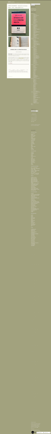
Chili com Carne (33, 217)
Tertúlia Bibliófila (33, 243)
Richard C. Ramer (33, 146)
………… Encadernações (34, 95)
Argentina (18, 71)
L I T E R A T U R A (16, 70)
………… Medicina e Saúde (34, 34)
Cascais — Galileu (33, 169)
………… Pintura (33, 22)
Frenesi (32, 137)
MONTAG (32, 221)
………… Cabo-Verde (33, 67)
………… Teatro (33, 23)
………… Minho (33, 85)
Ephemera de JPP (33, 204)
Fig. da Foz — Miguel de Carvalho (35, 170)
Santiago (32, 148)
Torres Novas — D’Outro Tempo (35, 173)
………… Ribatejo (33, 88)
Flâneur (32, 219)
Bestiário (32, 216)
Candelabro (32, 153)
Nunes (32, 144)
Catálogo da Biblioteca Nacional (35, 183)
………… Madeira (33, 84)
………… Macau (33, 74)
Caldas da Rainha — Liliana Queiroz (35, 168)
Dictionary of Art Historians (34, 203)
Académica (32, 152)
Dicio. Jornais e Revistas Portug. (35, 201)
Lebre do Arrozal (33, 236)
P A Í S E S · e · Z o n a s (34, 64)
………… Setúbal (33, 89)
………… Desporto (33, 28)
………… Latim (33, 33)
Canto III (32, 154)
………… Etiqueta (33, 96)
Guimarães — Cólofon (33, 171)
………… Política (33, 45)
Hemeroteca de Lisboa (34, 185)
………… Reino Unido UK (34, 76)
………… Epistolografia (34, 53)
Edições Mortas (33, 218)
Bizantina (32, 134)
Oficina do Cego (33, 222)
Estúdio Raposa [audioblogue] (34, 233)
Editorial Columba (25, 71)
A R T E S (32, 13)
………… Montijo (33, 86)
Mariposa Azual (33, 220)
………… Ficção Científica (34, 55)
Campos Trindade (33, 135)
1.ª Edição (12, 71)
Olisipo (32, 145)
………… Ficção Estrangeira (34, 56)
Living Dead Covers (33, 237)
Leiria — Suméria (33, 172)
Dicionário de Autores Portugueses (35, 202)
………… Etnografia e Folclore (34, 97)
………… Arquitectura (33, 26)
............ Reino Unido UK (11, 70)
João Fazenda (33, 235)
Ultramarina (32, 149)
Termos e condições (33, 10)
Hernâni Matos (33, 234)
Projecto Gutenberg (33, 187)
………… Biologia (33, 27)
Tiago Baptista (32, 245)
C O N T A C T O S (33, 8)
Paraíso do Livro (33, 162)
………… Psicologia (33, 35)
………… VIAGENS (33, 77)
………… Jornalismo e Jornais (34, 44)
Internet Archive (33, 186)
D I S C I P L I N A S (33, 24)
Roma (31, 147)
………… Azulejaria (33, 14)
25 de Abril (32, 193)
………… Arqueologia (33, 25)
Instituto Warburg (33, 205)
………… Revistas (33, 63)
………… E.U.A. (33, 68)
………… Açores (33, 79)
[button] (13, 42)
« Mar (31, 121)
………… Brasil (33, 66)
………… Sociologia (33, 37)
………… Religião (33, 46)
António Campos (15, 71)
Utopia (32, 163)
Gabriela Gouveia (33, 138)
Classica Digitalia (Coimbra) (34, 184)
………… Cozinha (33, 94)
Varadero (32, 164)
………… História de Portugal (34, 43)
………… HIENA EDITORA (34, 58)
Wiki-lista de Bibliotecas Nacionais (35, 189)
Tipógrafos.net (33, 210)
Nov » (33, 121)
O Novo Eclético (33, 239)
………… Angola (33, 65)
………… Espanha (33, 69)
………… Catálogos (33, 16)
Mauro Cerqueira (33, 238)
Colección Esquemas (21, 71)
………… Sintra (33, 90)
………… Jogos (33, 98)
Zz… (31, 104)
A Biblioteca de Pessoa (34, 177)
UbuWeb (32, 211)
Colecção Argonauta (33, 200)
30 (35, 120)
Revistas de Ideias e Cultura (34, 188)
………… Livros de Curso (34, 99)
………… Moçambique (33, 75)
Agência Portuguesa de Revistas (35, 195)
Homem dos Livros (33, 156)
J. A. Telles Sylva (33, 139)
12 (32, 118)
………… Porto (33, 87)
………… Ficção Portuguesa (34, 57)
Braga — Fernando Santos (34, 167)
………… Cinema (33, 17)
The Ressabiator (33, 244)
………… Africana (33, 48)
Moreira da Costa (33, 160)
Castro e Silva (32, 136)
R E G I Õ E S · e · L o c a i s (34, 78)
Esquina (32, 155)
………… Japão (33, 73)
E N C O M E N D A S (33, 9)
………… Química (33, 36)
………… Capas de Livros (34, 15)
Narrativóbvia (32, 161)
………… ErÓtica (33, 54)
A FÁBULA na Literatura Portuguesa (35, 194)
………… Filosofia (33, 32)
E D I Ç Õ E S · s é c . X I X (34, 38)
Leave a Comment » (21, 70)
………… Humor (33, 59)
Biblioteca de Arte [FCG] (34, 178)
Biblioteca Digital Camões (34, 179)
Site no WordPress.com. (10, 76)
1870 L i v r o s (11, 2)
